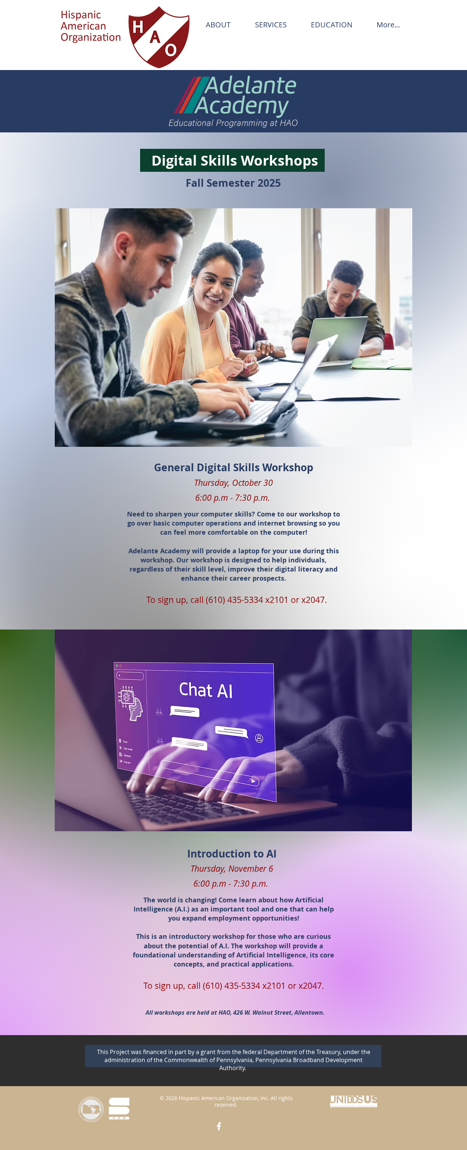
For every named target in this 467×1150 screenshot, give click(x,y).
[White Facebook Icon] (218, 1126)
